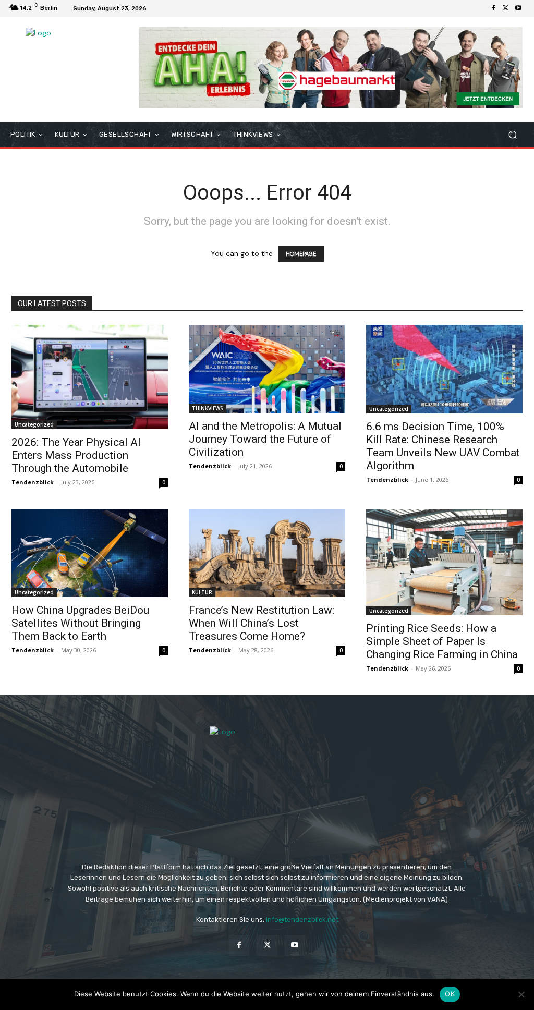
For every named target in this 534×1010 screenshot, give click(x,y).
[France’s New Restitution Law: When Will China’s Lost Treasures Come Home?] (267, 553)
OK (450, 994)
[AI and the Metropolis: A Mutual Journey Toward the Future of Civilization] (267, 369)
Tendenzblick (32, 482)
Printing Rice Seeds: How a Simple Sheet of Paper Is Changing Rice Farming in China (442, 641)
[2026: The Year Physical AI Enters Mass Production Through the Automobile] (89, 377)
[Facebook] (493, 8)
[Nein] (521, 994)
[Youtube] (518, 8)
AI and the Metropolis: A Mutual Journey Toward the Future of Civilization (265, 439)
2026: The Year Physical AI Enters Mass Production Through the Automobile (76, 455)
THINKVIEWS (207, 408)
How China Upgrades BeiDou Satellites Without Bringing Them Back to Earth (80, 623)
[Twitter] (506, 8)
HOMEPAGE (301, 254)
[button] (512, 134)
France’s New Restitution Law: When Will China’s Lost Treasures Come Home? (261, 623)
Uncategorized (34, 424)
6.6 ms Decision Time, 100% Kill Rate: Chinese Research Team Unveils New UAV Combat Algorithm (443, 446)
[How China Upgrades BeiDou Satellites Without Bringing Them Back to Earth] (89, 553)
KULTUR (202, 592)
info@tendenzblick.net (302, 919)
